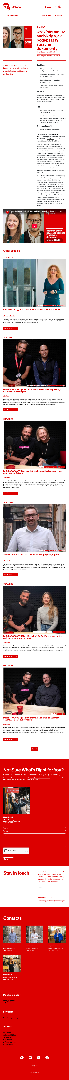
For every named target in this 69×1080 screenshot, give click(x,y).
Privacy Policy (34, 1065)
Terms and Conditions (34, 1067)
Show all (34, 749)
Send (6, 859)
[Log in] (59, 6)
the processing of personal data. (59, 901)
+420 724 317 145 (9, 823)
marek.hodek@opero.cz (11, 821)
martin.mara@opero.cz (9, 948)
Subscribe (42, 897)
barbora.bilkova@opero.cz (10, 977)
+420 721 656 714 (53, 950)
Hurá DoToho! (37, 779)
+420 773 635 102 (8, 950)
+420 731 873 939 (8, 979)
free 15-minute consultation (40, 778)
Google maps (8, 1044)
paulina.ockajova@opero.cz (55, 948)
